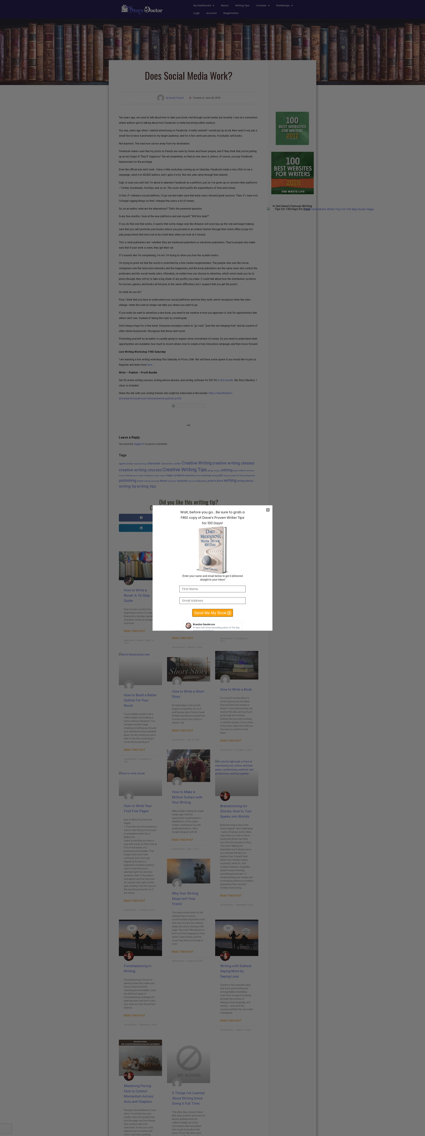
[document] (212, 568)
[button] (268, 510)
